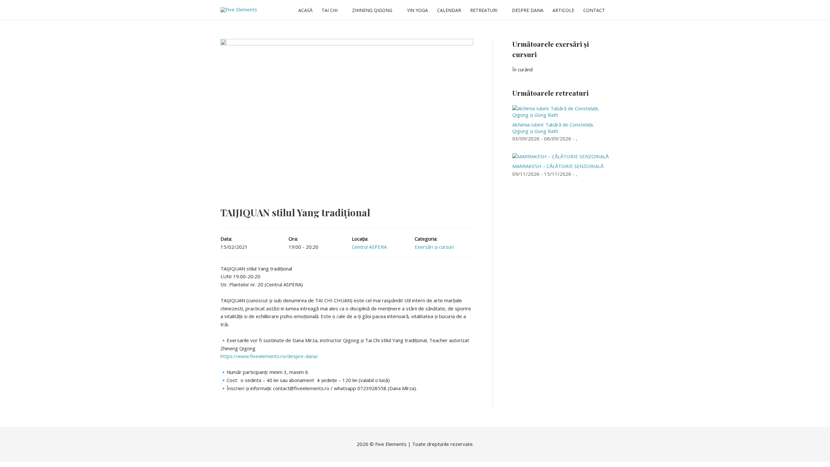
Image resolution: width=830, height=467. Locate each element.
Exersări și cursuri (434, 247)
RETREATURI (483, 10)
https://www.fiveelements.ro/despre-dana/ (269, 356)
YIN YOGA (417, 10)
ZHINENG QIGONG (372, 10)
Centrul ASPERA (369, 247)
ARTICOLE (563, 10)
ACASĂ (305, 10)
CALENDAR (449, 10)
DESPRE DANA (527, 10)
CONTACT (594, 10)
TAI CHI (330, 10)
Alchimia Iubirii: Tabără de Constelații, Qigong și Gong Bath (553, 127)
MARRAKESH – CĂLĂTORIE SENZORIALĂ (557, 166)
